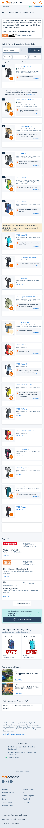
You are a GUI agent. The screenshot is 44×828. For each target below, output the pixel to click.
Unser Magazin (28, 796)
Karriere (4, 799)
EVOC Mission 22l (22, 322)
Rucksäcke (6, 6)
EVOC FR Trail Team (23, 345)
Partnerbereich (7, 802)
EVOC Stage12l (21, 364)
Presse (4, 796)
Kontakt (26, 802)
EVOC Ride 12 (21, 154)
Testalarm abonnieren (24, 619)
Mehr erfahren (31, 94)
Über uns (5, 789)
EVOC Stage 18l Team (24, 468)
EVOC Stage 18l (21, 235)
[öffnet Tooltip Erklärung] (21, 50)
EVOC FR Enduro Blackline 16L (27, 257)
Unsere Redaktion (8, 792)
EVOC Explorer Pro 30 (24, 126)
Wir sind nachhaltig (36, 6)
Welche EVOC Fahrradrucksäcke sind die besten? (18, 707)
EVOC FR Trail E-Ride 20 (25, 100)
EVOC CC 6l (20, 486)
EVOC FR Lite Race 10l (24, 385)
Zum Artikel (18, 680)
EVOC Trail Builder (23, 449)
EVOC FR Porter (22, 409)
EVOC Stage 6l (21, 278)
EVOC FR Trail (21, 178)
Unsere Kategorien (8, 806)
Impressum (6, 815)
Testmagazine (28, 789)
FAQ (24, 792)
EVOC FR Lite (21, 507)
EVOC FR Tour (21, 202)
